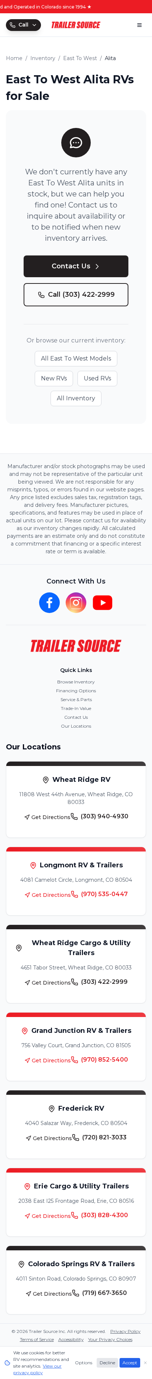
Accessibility (71, 1339)
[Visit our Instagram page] (76, 602)
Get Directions (50, 817)
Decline (107, 1362)
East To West (80, 58)
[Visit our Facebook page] (49, 602)
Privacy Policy (125, 1331)
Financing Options (76, 690)
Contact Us (71, 266)
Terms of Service (37, 1339)
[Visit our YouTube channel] (102, 602)
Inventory (42, 58)
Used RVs (97, 378)
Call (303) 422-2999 (81, 294)
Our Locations (76, 726)
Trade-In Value (76, 708)
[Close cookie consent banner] (145, 1363)
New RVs (54, 378)
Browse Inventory (76, 682)
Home (14, 58)
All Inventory (76, 398)
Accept (129, 1362)
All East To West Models (76, 358)
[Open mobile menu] (139, 25)
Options (83, 1362)
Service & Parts (76, 699)
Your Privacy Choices (110, 1339)
